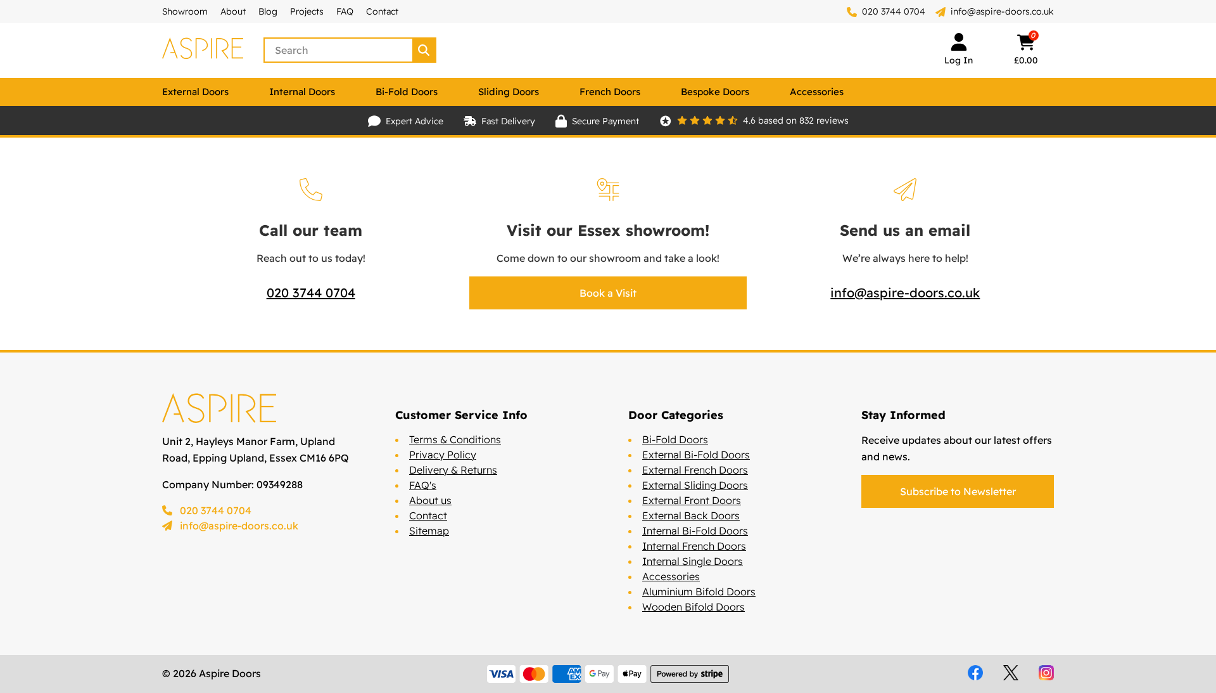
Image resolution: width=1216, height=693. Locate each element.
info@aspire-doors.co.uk (1002, 11)
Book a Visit (608, 293)
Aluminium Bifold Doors (699, 591)
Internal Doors (302, 92)
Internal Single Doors (692, 561)
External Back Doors (691, 515)
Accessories (817, 92)
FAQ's (422, 485)
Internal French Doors (694, 546)
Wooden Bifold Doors (693, 606)
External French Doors (695, 469)
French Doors (610, 92)
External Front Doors (691, 500)
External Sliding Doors (695, 485)
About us (430, 500)
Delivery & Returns (453, 469)
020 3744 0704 (892, 11)
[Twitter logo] (1010, 672)
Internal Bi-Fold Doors (695, 530)
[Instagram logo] (1046, 672)
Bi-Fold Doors (407, 92)
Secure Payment (605, 121)
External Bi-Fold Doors (696, 454)
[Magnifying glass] (425, 50)
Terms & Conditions (455, 439)
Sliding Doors (508, 92)
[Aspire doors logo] (202, 50)
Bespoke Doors (715, 92)
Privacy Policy (442, 454)
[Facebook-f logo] (975, 672)
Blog (267, 11)
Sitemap (429, 530)
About (233, 11)
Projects (307, 11)
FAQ (344, 11)
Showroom (185, 11)
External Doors (195, 92)
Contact (382, 11)
